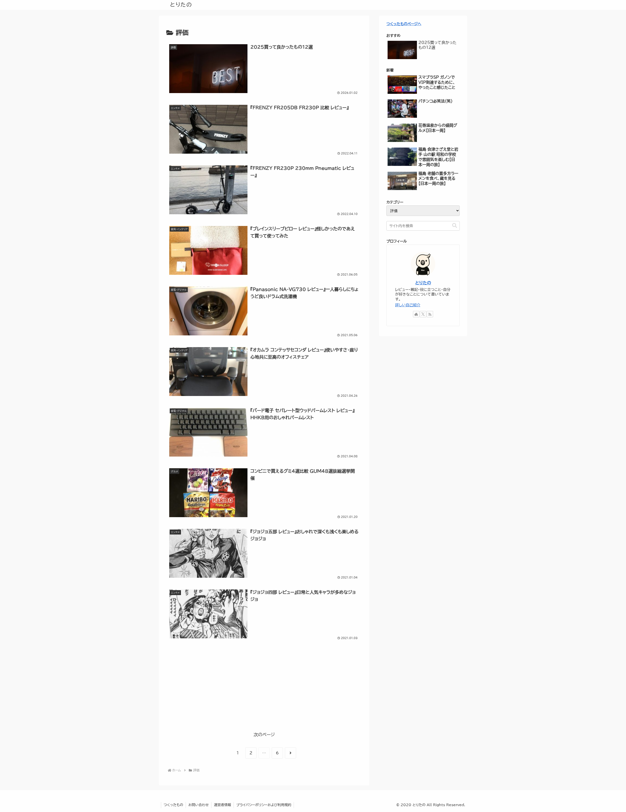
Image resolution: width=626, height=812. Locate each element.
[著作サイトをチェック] (416, 314)
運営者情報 (222, 805)
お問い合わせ (198, 805)
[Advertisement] (264, 688)
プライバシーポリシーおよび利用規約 (263, 805)
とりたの (423, 283)
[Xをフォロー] (423, 314)
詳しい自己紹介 (407, 305)
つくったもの (173, 805)
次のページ (264, 734)
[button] (454, 225)
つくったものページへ (403, 24)
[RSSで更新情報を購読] (430, 314)
